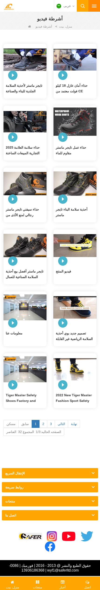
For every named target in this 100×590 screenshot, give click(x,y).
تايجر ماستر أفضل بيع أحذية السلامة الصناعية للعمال (24, 274)
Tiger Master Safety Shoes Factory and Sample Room (21, 398)
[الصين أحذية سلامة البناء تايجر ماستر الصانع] (75, 183)
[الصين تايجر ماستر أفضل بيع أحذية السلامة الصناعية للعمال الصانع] (25, 245)
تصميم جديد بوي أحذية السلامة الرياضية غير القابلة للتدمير (74, 336)
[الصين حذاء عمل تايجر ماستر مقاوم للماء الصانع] (75, 121)
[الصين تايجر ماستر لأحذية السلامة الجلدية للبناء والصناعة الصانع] (25, 59)
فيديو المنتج (63, 271)
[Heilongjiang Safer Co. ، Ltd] (8, 6)
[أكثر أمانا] (30, 536)
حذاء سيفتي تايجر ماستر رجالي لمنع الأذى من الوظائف (22, 212)
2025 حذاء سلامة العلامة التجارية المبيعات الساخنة (23, 150)
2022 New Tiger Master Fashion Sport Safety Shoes (74, 398)
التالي (61, 424)
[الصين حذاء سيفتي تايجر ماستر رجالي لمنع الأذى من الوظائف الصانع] (25, 183)
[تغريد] (87, 536)
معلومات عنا (14, 333)
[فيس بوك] (50, 546)
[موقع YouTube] (69, 536)
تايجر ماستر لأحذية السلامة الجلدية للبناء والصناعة (24, 88)
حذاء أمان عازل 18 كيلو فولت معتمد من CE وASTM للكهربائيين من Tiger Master (72, 89)
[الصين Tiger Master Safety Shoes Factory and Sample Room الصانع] (25, 369)
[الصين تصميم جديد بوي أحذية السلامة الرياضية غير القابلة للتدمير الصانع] (75, 307)
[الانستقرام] (52, 536)
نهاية (74, 424)
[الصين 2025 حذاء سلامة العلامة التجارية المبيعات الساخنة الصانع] (25, 121)
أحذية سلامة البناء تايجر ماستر (71, 212)
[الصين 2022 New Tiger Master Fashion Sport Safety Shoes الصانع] (75, 369)
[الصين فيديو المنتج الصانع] (75, 245)
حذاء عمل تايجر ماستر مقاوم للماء (71, 150)
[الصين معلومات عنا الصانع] (25, 307)
